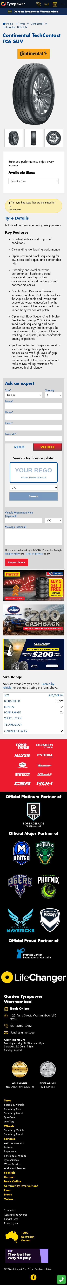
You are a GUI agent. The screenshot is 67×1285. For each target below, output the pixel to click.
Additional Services (15, 1168)
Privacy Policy (12, 553)
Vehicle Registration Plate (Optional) (19, 514)
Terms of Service (34, 553)
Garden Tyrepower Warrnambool (36, 11)
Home (9, 23)
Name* (9, 401)
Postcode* (10, 434)
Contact (9, 1177)
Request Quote (16, 562)
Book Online (12, 1181)
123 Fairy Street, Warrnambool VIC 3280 (33, 1017)
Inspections (10, 1151)
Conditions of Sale (43, 1269)
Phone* (9, 412)
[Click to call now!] (38, 4)
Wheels (9, 1126)
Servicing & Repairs (15, 1155)
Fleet (7, 1190)
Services (9, 1139)
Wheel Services (12, 1164)
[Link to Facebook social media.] (34, 1277)
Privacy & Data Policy (23, 1269)
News (8, 1194)
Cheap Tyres (11, 1223)
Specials (9, 1172)
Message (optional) (15, 527)
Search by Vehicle (14, 1104)
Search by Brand (13, 1113)
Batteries (8, 1147)
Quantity (49, 390)
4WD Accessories (14, 1143)
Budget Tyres (11, 1219)
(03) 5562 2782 (21, 1026)
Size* (8, 390)
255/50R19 (55, 695)
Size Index (10, 1210)
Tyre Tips (9, 1121)
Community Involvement (21, 1186)
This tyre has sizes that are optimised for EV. (31, 206)
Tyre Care (9, 1117)
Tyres (7, 1100)
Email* (9, 423)
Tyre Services (11, 1160)
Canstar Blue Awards (15, 1214)
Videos (8, 1199)
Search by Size (12, 1109)
